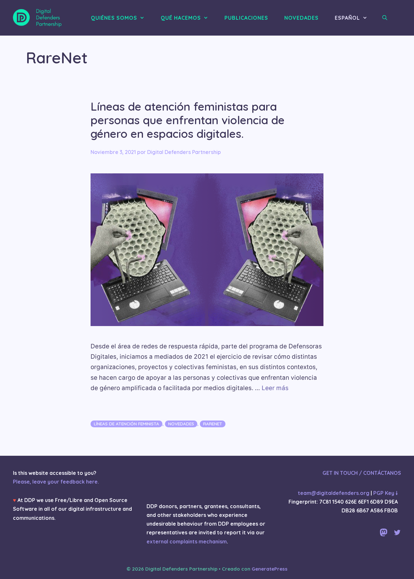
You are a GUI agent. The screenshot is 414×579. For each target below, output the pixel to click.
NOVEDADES (301, 18)
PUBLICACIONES (246, 18)
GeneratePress (270, 569)
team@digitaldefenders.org (333, 493)
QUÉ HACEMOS (181, 18)
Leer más (275, 388)
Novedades (181, 423)
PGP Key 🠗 (385, 493)
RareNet (212, 423)
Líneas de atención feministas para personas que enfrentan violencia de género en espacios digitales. (188, 120)
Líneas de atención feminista (126, 423)
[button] (144, 17)
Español (347, 18)
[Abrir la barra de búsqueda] (385, 17)
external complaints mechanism (187, 541)
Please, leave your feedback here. (56, 481)
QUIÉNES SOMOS (114, 18)
